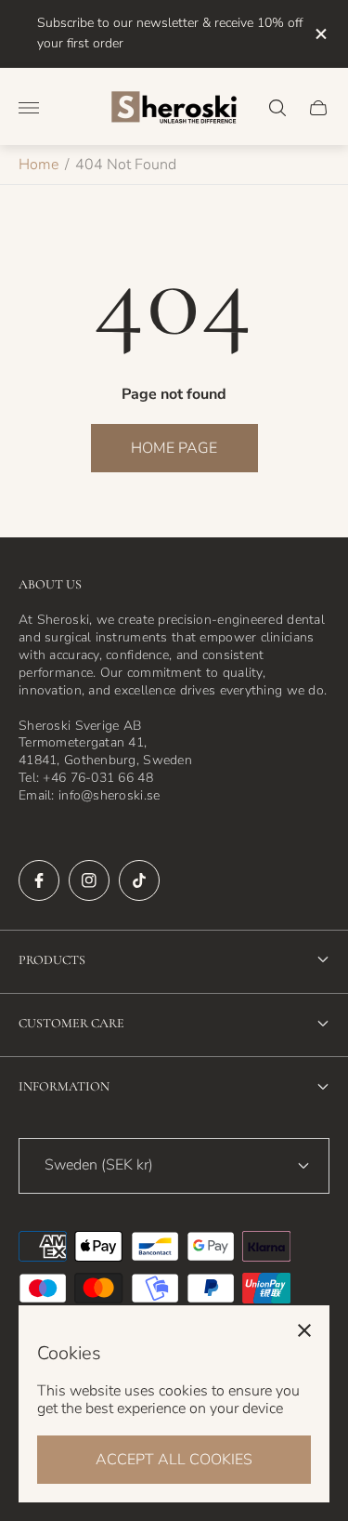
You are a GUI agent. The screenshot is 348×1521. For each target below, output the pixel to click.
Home (38, 164)
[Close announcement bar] (319, 34)
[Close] (304, 1330)
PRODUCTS (52, 960)
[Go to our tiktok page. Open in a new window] (139, 880)
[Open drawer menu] (28, 107)
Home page (174, 448)
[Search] (277, 107)
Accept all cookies (174, 1459)
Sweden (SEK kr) (99, 1165)
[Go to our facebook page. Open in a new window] (39, 880)
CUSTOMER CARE (71, 1023)
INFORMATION (64, 1086)
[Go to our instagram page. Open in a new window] (89, 880)
